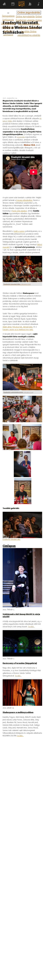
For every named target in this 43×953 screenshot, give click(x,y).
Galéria (7, 31)
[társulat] (30, 4)
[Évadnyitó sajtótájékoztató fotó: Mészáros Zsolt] (22, 437)
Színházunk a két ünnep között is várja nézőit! (21, 615)
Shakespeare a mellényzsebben (18, 712)
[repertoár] (4, 4)
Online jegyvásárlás (25, 16)
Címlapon (9, 546)
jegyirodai (21, 137)
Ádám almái (7, 327)
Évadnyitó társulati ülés (11, 539)
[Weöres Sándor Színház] (21, 4)
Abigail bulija (27, 327)
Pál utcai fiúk (17, 327)
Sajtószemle (8, 20)
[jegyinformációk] (38, 4)
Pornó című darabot (19, 211)
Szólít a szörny (19, 231)
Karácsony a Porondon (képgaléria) (20, 663)
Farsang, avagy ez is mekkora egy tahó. (18, 329)
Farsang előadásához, (24, 200)
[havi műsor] (13, 4)
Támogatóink (8, 16)
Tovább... (31, 627)
